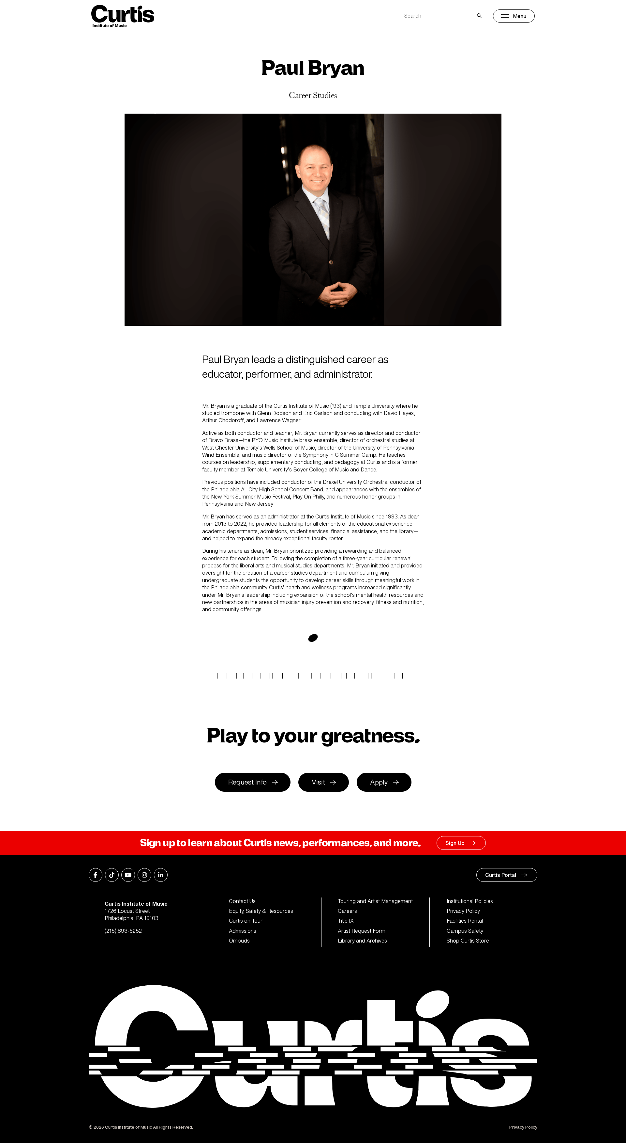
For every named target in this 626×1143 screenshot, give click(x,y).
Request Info (247, 782)
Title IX (346, 920)
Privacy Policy (463, 910)
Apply (379, 782)
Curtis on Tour (245, 920)
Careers (347, 910)
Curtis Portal (500, 875)
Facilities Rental (465, 920)
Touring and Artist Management (375, 901)
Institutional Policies (470, 901)
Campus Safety (465, 930)
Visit (318, 782)
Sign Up (455, 843)
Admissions (242, 930)
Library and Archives (362, 940)
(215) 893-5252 (123, 930)
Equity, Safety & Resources (261, 910)
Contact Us (242, 901)
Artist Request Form (361, 930)
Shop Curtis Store (468, 940)
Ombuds (239, 940)
